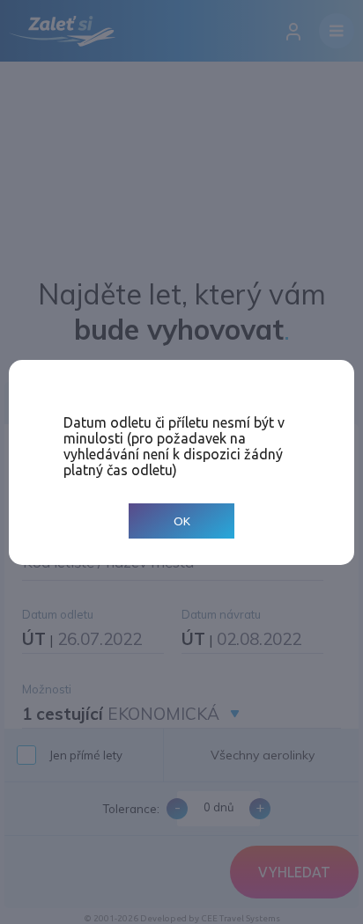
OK (182, 520)
